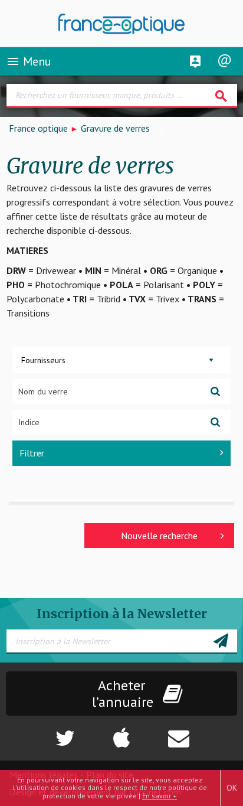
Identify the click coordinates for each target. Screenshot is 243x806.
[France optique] (121, 24)
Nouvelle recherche (159, 535)
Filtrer (31, 453)
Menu (28, 61)
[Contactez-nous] (202, 732)
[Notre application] (121, 732)
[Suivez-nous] (40, 732)
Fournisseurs (43, 360)
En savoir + (159, 795)
